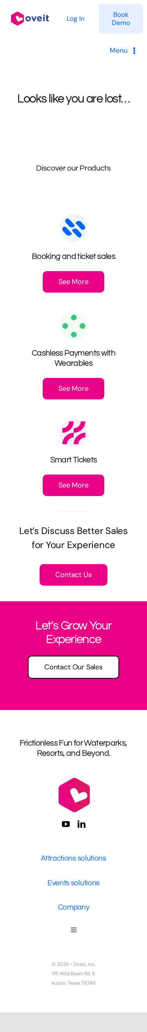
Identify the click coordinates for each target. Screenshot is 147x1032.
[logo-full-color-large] (30, 11)
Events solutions (73, 883)
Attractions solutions (73, 858)
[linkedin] (81, 824)
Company (73, 907)
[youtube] (66, 824)
